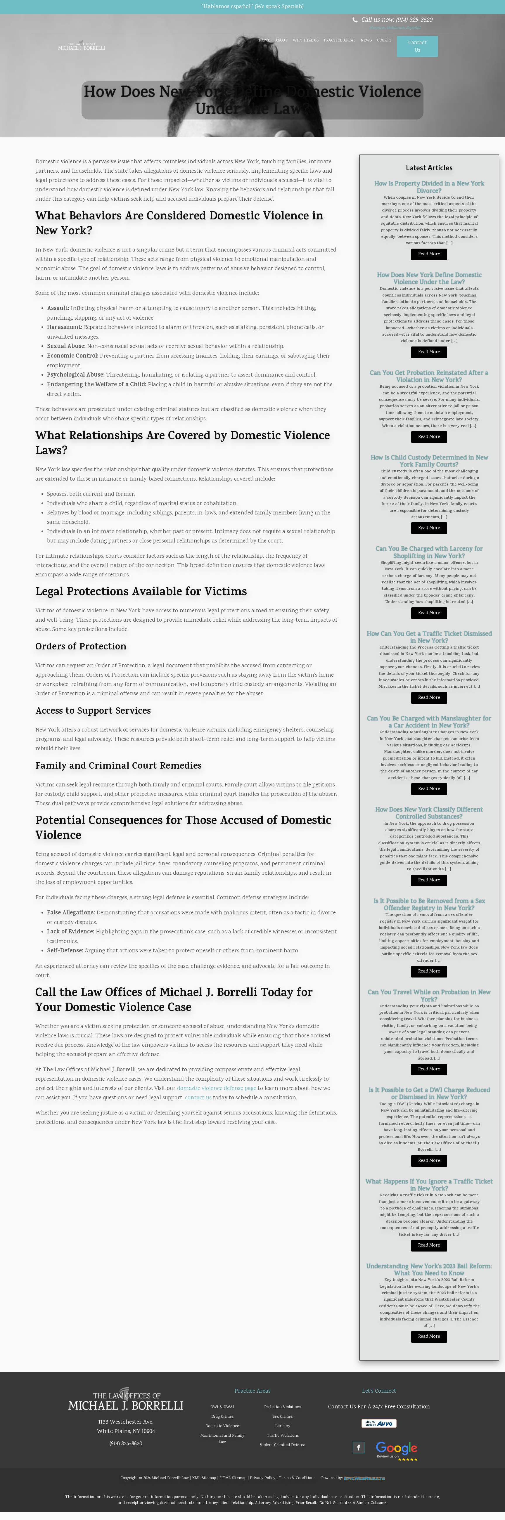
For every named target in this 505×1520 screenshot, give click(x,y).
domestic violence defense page (216, 1088)
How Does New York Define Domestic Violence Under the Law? (429, 279)
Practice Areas (339, 41)
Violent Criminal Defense (283, 1445)
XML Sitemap (204, 1478)
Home (264, 41)
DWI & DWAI (222, 1407)
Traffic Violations (283, 1436)
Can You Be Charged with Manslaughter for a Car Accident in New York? (429, 722)
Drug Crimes (222, 1417)
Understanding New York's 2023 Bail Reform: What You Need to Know (429, 1270)
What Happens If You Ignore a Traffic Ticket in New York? (429, 1185)
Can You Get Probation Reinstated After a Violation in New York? (429, 377)
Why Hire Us (306, 41)
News (366, 41)
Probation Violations (282, 1407)
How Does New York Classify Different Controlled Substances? (429, 814)
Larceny (282, 1426)
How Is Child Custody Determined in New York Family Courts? (429, 462)
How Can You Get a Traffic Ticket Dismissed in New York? (429, 638)
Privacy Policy (262, 1478)
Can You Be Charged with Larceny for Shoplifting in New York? (429, 553)
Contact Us (417, 46)
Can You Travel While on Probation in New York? (429, 996)
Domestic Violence (222, 1426)
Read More (429, 254)
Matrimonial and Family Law (222, 1439)
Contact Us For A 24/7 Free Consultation (379, 1407)
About (281, 41)
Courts (384, 41)
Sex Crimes (283, 1417)
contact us (198, 1098)
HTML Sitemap (232, 1478)
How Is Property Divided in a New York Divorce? (429, 188)
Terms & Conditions (297, 1478)
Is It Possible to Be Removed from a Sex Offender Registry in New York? (429, 905)
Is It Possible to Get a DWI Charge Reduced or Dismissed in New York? (429, 1094)
